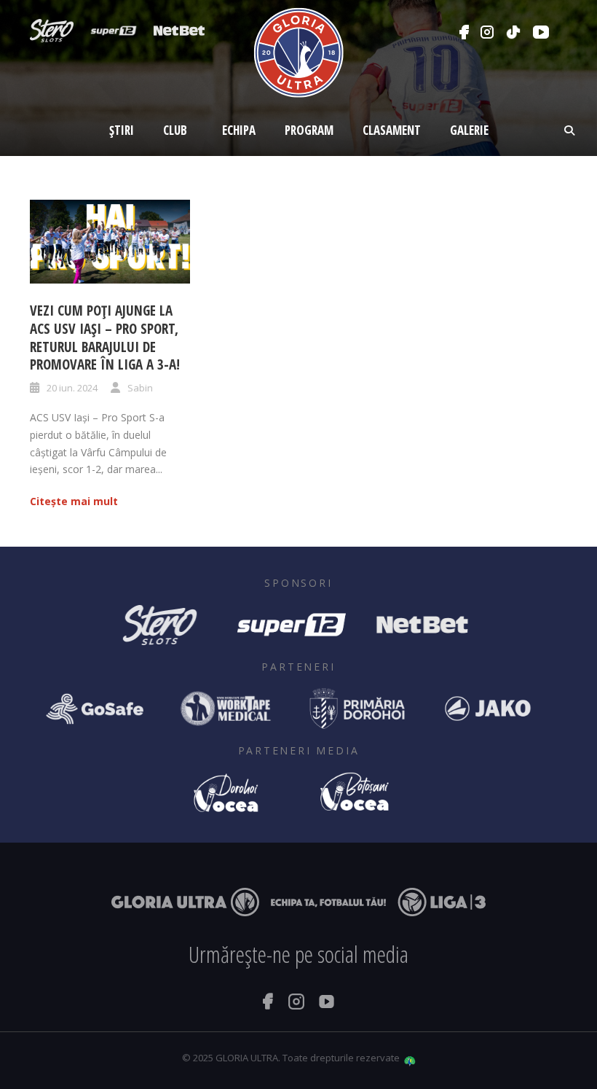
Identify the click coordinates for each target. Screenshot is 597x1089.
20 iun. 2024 (72, 387)
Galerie (469, 130)
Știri (121, 130)
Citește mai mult (74, 501)
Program (309, 130)
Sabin (140, 387)
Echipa (239, 130)
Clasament (392, 130)
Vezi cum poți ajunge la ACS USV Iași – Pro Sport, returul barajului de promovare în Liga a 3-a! (105, 337)
